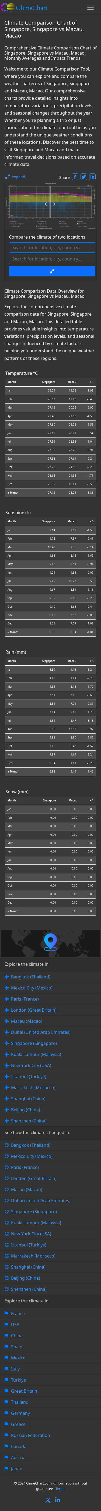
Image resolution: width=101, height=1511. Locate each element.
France (18, 1313)
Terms (60, 1488)
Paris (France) (25, 999)
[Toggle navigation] (90, 7)
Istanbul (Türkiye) (28, 1076)
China (17, 1336)
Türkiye (18, 1380)
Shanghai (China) (28, 1099)
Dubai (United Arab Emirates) (41, 1032)
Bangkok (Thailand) (30, 977)
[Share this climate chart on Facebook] (75, 176)
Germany (20, 1413)
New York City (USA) (31, 1065)
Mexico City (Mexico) (32, 988)
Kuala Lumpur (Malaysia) (36, 1054)
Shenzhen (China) (29, 1121)
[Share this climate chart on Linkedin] (92, 176)
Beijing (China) (25, 1110)
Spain (16, 1347)
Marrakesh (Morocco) (33, 1088)
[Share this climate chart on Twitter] (84, 176)
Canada (18, 1446)
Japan (16, 1469)
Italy (15, 1369)
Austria (18, 1457)
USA (15, 1325)
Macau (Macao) (26, 1021)
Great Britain (24, 1391)
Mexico (18, 1358)
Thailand (20, 1402)
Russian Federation (30, 1435)
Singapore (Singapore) (34, 1043)
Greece (18, 1424)
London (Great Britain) (34, 1010)
